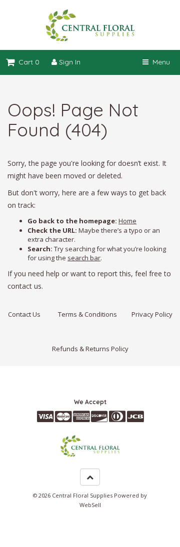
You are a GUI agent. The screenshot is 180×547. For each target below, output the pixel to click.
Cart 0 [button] (27, 61)
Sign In (68, 61)
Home (127, 220)
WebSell (90, 505)
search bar (84, 257)
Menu (159, 61)
